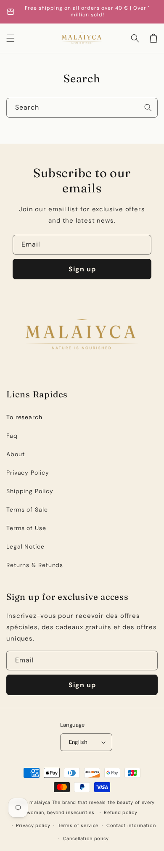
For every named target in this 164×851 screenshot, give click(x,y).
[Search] (148, 107)
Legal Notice (25, 546)
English (78, 742)
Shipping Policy (29, 491)
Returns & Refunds (34, 565)
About (15, 454)
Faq (12, 435)
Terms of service (78, 825)
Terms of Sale (27, 509)
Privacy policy (33, 825)
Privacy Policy (27, 472)
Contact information (131, 825)
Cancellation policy (86, 838)
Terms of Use (26, 528)
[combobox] (82, 107)
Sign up (82, 269)
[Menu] (10, 38)
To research (24, 417)
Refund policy (120, 812)
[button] (135, 38)
